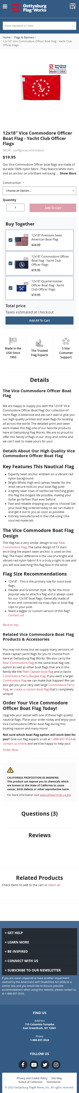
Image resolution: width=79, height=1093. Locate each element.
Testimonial (53, 1082)
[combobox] (39, 26)
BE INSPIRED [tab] (18, 951)
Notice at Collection (30, 1082)
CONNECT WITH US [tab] (23, 961)
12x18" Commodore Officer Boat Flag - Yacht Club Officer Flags (50, 260)
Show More (68, 173)
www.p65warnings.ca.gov (55, 795)
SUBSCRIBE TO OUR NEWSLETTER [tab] (34, 970)
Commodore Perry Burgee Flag (24, 676)
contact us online (15, 744)
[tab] (39, 380)
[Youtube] (34, 1065)
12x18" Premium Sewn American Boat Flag (46, 237)
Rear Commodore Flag (18, 663)
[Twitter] (45, 1065)
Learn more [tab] (18, 942)
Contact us (15, 615)
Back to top (10, 625)
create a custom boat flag (31, 689)
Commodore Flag (15, 680)
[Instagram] (56, 1065)
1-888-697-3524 (61, 739)
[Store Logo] (29, 8)
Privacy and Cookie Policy (32, 1078)
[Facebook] (23, 1065)
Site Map (56, 1078)
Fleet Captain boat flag (37, 672)
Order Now (10, 750)
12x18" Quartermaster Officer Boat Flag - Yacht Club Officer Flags (47, 285)
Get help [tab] (15, 933)
